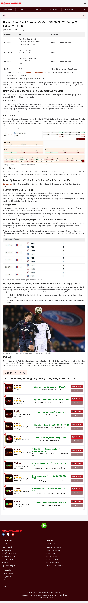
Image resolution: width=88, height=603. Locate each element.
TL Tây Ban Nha (6, 577)
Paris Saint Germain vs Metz (32, 72)
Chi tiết (77, 390)
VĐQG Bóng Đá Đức (52, 556)
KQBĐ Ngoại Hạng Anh (53, 544)
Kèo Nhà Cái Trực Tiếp (9, 556)
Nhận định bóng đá (7, 559)
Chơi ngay (77, 386)
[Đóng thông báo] (84, 15)
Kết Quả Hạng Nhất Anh (53, 550)
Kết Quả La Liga (50, 553)
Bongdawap (8, 9)
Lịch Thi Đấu (69, 9)
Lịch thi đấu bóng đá (8, 550)
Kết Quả (38, 9)
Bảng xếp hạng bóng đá (9, 553)
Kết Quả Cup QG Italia (52, 559)
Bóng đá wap (6, 544)
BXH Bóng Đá (54, 9)
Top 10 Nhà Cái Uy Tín (8, 566)
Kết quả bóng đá (7, 547)
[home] (12, 3)
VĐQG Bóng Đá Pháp (52, 562)
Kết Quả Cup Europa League (54, 566)
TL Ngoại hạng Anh (8, 573)
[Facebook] (3, 534)
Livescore (23, 9)
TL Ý (3, 580)
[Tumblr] (8, 534)
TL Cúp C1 (5, 586)
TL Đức (4, 583)
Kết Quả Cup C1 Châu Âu (53, 547)
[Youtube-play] (13, 534)
